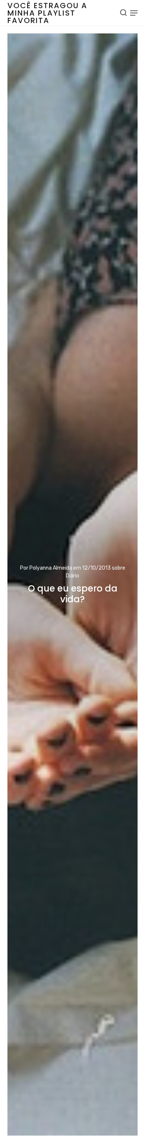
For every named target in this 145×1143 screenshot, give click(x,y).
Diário (72, 576)
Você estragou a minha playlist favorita (47, 13)
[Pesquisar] (123, 12)
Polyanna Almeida (50, 568)
